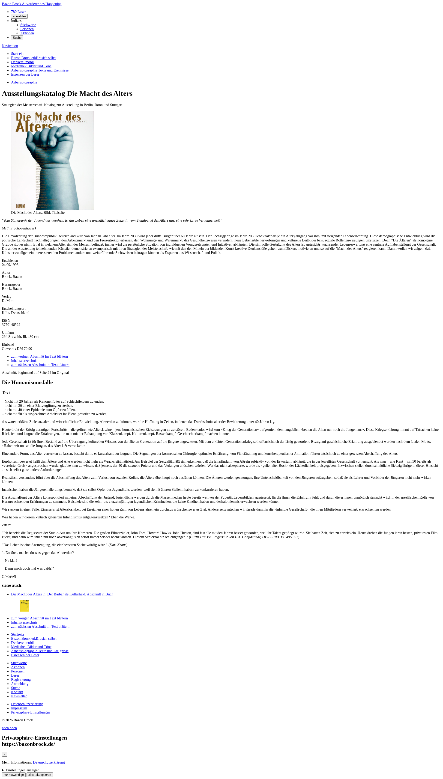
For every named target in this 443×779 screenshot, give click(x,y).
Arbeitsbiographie (24, 82)
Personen (27, 29)
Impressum (19, 708)
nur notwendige (14, 774)
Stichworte (28, 25)
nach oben (9, 728)
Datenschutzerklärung (27, 704)
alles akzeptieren (39, 774)
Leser (15, 675)
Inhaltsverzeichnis (24, 361)
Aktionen (27, 33)
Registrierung (21, 679)
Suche (17, 37)
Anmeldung (19, 684)
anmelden (19, 16)
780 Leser (18, 12)
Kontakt (17, 692)
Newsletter (19, 696)
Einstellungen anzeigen (22, 770)
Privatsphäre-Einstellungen (30, 712)
